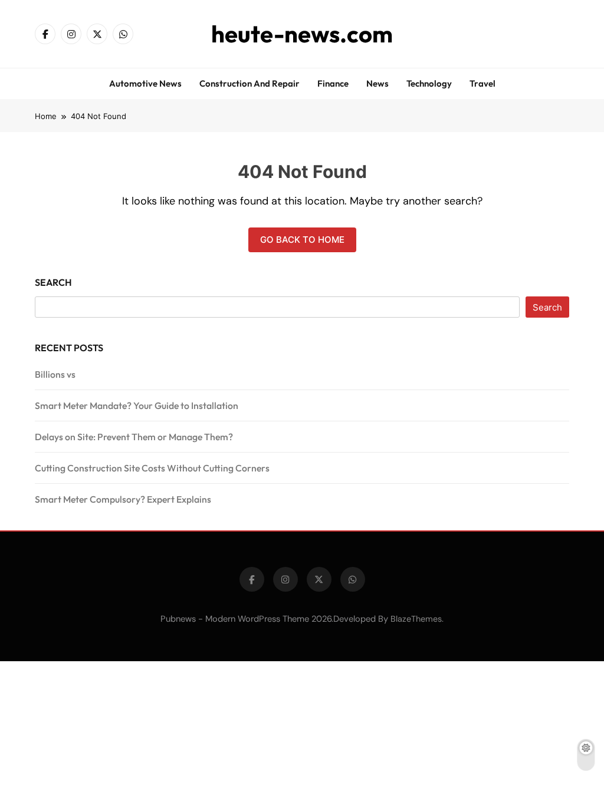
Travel (482, 83)
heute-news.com (302, 33)
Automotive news (145, 83)
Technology (429, 83)
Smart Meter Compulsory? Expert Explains (123, 499)
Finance (333, 83)
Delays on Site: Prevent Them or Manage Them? (134, 437)
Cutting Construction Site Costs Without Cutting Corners (152, 468)
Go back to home (302, 239)
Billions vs (55, 374)
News (377, 83)
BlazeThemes (416, 618)
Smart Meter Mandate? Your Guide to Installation (136, 405)
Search (53, 282)
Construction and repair (249, 83)
